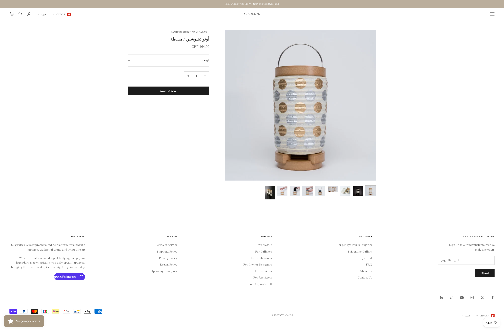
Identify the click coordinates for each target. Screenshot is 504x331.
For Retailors (263, 271)
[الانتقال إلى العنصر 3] (345, 190)
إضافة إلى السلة (168, 90)
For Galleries (263, 251)
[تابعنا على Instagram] (472, 298)
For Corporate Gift (260, 284)
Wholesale (265, 245)
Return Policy (168, 264)
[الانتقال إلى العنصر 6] (307, 190)
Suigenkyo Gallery (360, 251)
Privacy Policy (168, 258)
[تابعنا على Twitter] (482, 298)
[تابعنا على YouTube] (462, 298)
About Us (366, 271)
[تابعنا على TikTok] (452, 298)
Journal (367, 258)
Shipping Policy (167, 251)
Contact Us (365, 277)
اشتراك (485, 272)
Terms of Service (166, 245)
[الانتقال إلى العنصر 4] (332, 189)
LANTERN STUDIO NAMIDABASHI (190, 32)
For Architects (262, 277)
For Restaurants (261, 258)
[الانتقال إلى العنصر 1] (370, 190)
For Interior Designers (257, 264)
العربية (44, 14)
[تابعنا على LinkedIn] (441, 298)
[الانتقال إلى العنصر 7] (294, 190)
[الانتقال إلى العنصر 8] (282, 190)
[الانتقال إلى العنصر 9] (269, 192)
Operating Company (164, 271)
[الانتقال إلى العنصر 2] (357, 190)
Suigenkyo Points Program (355, 245)
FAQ (369, 264)
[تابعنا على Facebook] (493, 298)
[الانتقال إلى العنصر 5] (320, 190)
